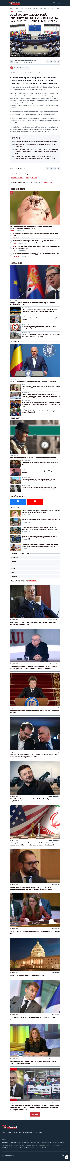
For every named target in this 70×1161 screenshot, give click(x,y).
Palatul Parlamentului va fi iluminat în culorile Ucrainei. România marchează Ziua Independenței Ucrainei (40, 310)
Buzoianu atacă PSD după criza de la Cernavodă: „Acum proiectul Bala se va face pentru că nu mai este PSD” (36, 254)
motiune (34, 177)
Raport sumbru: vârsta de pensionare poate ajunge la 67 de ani (33, 458)
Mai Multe (35, 1114)
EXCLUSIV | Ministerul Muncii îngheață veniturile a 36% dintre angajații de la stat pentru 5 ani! (39, 537)
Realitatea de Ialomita (41, 1147)
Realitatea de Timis (29, 1147)
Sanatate (12, 230)
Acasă (12, 8)
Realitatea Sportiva (15, 1142)
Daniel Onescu (56, 884)
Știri (17, 8)
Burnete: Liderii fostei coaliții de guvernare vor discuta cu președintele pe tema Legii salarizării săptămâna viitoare (31, 888)
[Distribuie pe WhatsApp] (55, 61)
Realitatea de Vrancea (58, 1142)
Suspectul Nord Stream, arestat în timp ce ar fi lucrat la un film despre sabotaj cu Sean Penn (41, 335)
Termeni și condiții (12, 1132)
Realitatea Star (25, 1142)
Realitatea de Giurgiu (28, 61)
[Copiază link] (47, 61)
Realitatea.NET (5, 1142)
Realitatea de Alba (18, 1147)
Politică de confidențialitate (25, 1132)
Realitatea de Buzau (7, 1147)
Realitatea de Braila (57, 1145)
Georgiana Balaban (54, 1103)
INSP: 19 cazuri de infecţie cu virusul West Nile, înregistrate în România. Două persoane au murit (32, 227)
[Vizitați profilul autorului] (11, 61)
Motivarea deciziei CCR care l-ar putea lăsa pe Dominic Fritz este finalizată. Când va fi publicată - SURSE (33, 756)
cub (27, 177)
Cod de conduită (38, 1132)
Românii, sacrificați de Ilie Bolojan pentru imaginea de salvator (36, 141)
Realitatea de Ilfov (46, 1142)
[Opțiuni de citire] (66, 1157)
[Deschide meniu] (59, 3)
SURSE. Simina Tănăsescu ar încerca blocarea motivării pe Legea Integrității (36, 145)
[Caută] (54, 3)
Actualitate (16, 237)
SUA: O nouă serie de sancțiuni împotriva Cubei (27, 975)
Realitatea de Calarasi (31, 1145)
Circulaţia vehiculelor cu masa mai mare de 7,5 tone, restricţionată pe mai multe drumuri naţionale (39, 327)
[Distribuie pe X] (58, 61)
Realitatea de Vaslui (7, 1145)
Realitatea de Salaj (35, 1142)
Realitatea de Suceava (19, 1145)
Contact (4, 1132)
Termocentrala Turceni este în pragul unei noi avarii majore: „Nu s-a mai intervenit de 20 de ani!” (39, 480)
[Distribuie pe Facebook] (51, 61)
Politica (21, 8)
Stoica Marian (56, 708)
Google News (47, 182)
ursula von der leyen (17, 177)
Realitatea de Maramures (45, 1145)
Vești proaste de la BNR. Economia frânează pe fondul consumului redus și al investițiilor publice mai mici (39, 488)
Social (14, 243)
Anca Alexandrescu (54, 1059)
